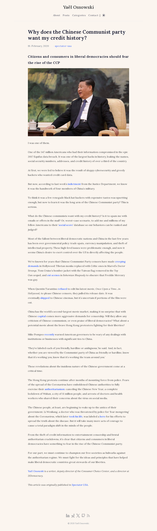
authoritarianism (55, 389)
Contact (93, 15)
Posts (66, 15)
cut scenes (53, 275)
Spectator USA (80, 484)
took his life (75, 416)
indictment (74, 183)
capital (42, 316)
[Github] (83, 516)
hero (102, 416)
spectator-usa (63, 45)
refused (62, 288)
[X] (78, 516)
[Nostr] (73, 516)
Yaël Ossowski (78, 7)
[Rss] (88, 516)
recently (49, 334)
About (56, 15)
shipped (45, 297)
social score (66, 224)
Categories (79, 15)
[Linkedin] (68, 516)
